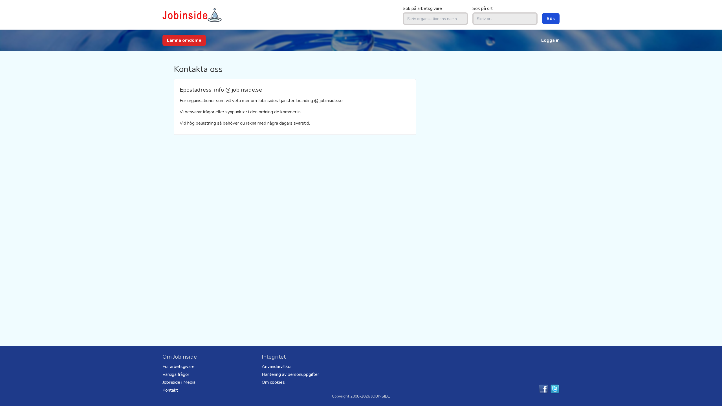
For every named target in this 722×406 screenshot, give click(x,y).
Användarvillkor (277, 366)
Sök (551, 19)
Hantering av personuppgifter (290, 374)
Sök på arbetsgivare (422, 8)
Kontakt (170, 390)
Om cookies (273, 382)
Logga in (550, 40)
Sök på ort (482, 8)
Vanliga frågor (175, 374)
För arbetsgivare (178, 366)
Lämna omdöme (184, 40)
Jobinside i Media (178, 382)
